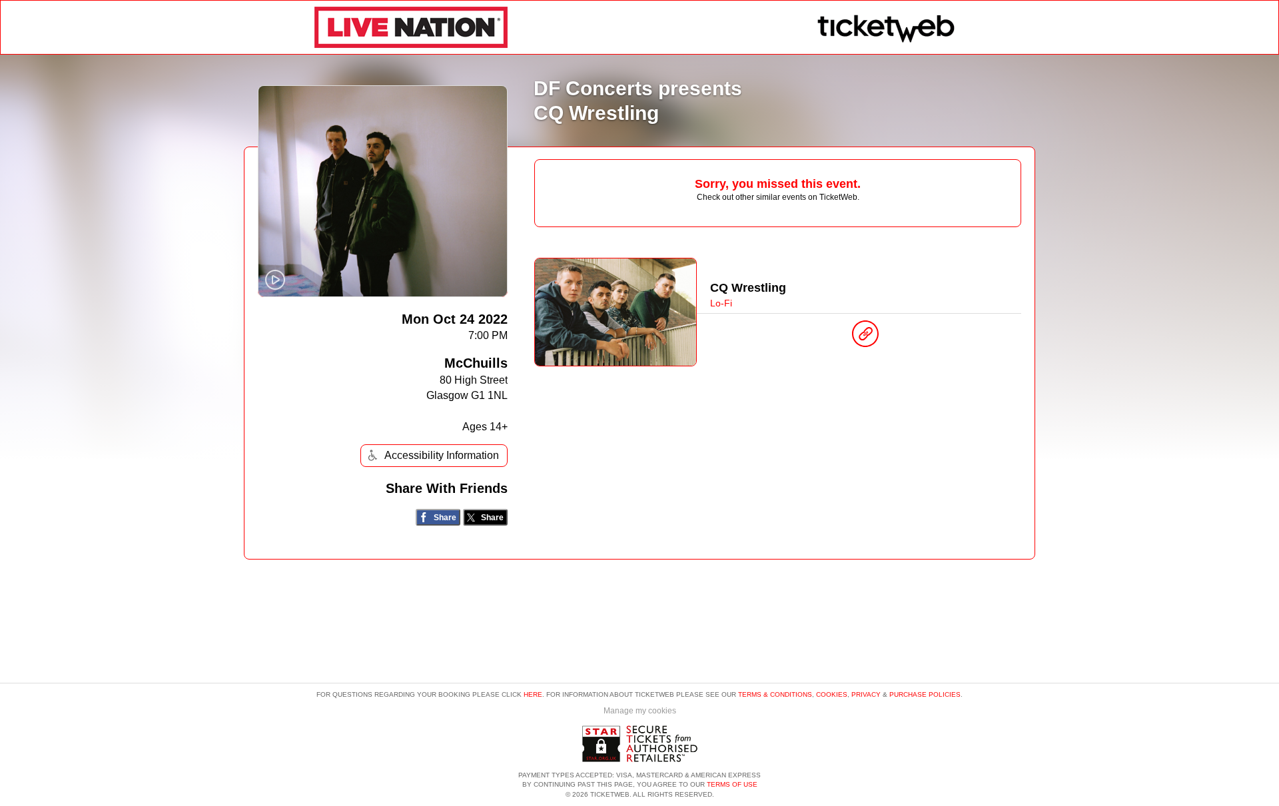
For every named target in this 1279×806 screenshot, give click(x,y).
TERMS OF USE (732, 784)
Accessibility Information (441, 455)
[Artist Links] (865, 337)
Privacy (866, 694)
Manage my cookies (640, 710)
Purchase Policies (925, 694)
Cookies (831, 694)
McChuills (476, 363)
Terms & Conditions (775, 694)
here (533, 694)
